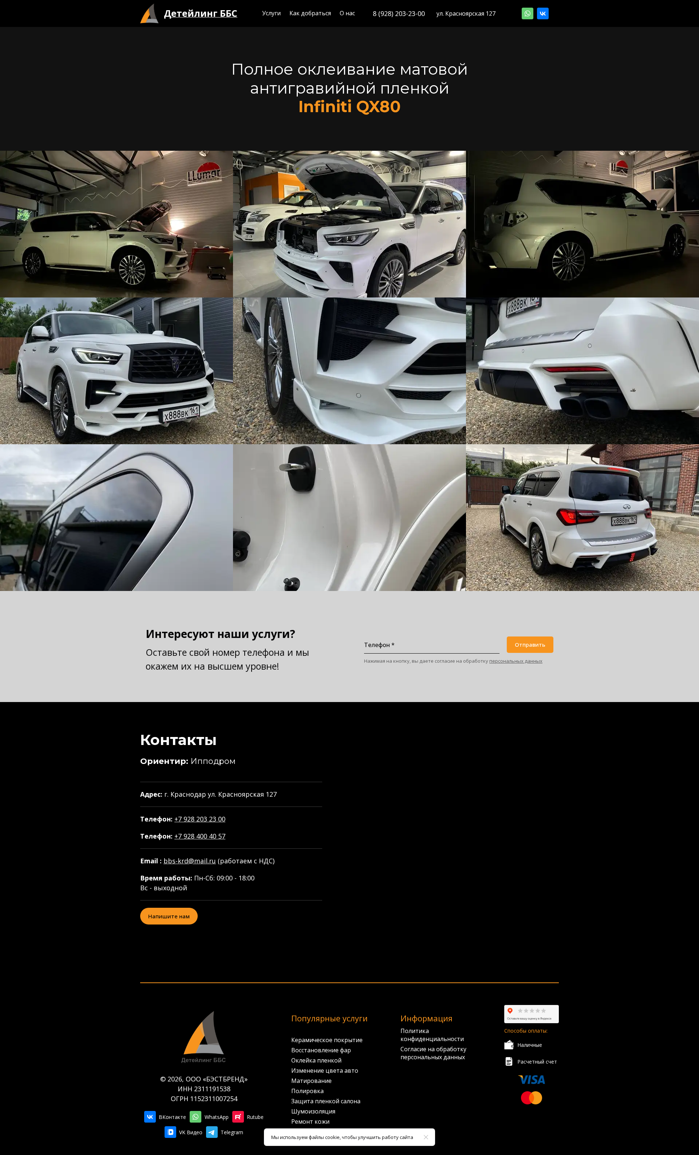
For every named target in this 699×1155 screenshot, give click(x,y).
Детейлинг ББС (200, 13)
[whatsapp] (527, 13)
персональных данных (515, 661)
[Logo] (149, 13)
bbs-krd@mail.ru (189, 860)
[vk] (543, 13)
